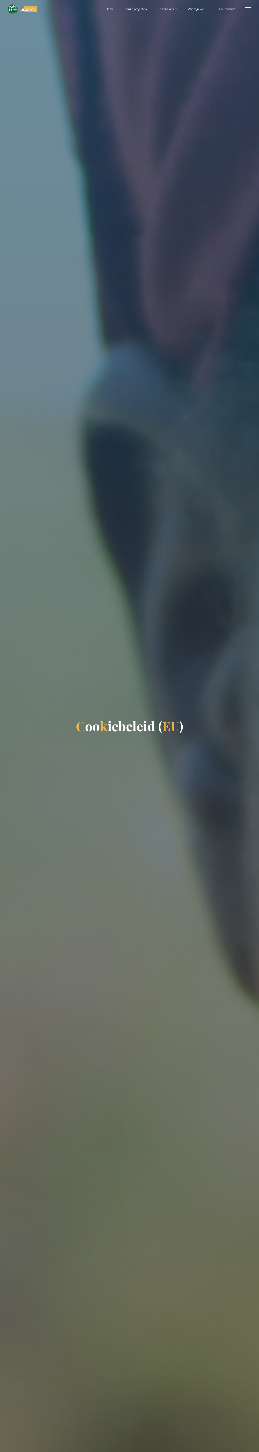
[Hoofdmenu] (248, 9)
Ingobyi (28, 9)
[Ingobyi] (13, 9)
